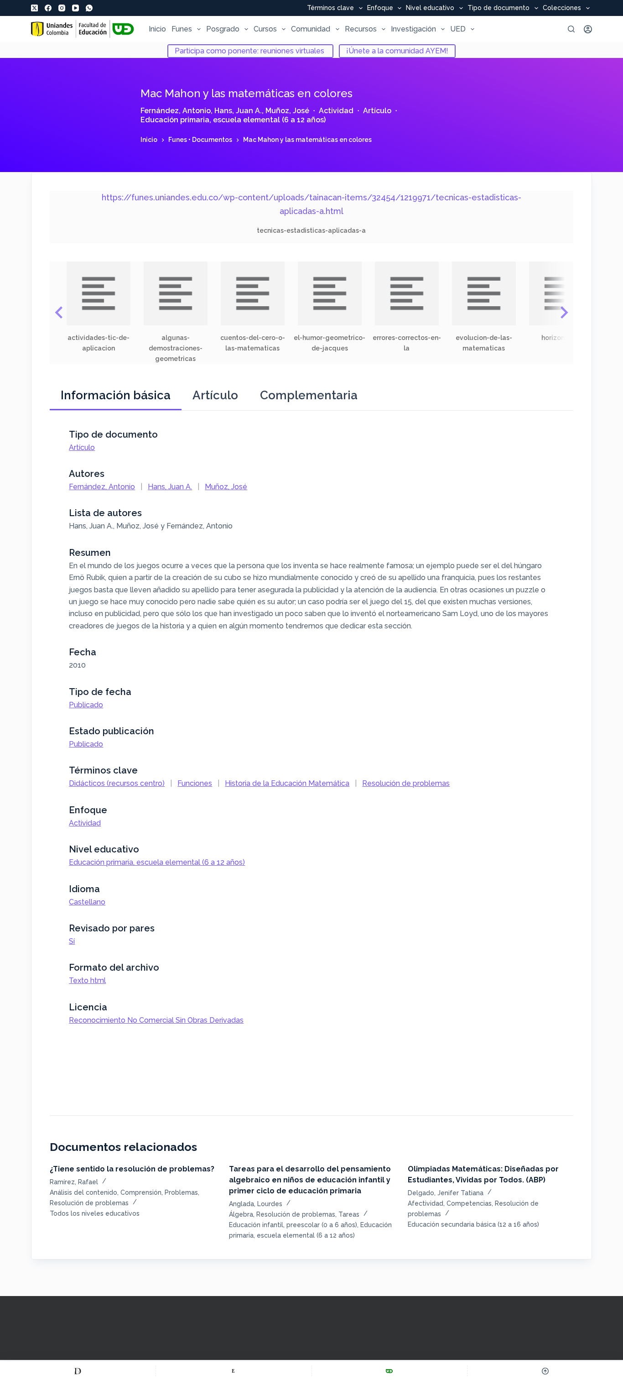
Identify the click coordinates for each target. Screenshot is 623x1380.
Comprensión (140, 1192)
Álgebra (241, 1214)
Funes (181, 29)
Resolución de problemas (406, 783)
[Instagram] (61, 8)
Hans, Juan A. (238, 110)
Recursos (361, 29)
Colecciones (562, 8)
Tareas (348, 1214)
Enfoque (380, 8)
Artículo (377, 110)
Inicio (157, 29)
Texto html (87, 980)
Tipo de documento (498, 8)
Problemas (181, 1192)
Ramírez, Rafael (74, 1182)
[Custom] (77, 1371)
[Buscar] (571, 29)
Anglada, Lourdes (255, 1204)
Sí (72, 941)
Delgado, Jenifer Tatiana (445, 1193)
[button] (98, 307)
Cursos (265, 29)
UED (458, 29)
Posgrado (222, 29)
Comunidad (310, 29)
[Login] (588, 29)
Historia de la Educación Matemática (287, 783)
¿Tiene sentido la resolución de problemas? (132, 1169)
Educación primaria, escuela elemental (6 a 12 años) (233, 119)
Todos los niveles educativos (95, 1213)
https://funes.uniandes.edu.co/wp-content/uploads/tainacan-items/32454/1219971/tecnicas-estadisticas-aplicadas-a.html (311, 204)
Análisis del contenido (83, 1192)
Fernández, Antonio (175, 110)
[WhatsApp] (89, 8)
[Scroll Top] (545, 1371)
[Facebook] (48, 8)
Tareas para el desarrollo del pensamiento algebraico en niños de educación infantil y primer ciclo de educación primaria (310, 1180)
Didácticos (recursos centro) (117, 783)
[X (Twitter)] (34, 8)
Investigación (413, 29)
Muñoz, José (287, 110)
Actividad (336, 110)
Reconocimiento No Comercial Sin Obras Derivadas (156, 1020)
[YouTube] (75, 8)
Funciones (194, 783)
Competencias (469, 1203)
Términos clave (330, 8)
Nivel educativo (430, 8)
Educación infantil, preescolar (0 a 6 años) (293, 1224)
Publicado (86, 704)
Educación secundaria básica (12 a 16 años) (473, 1224)
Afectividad (425, 1203)
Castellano (87, 902)
